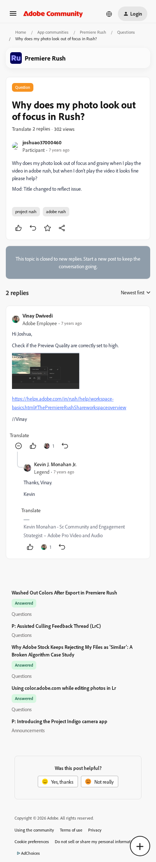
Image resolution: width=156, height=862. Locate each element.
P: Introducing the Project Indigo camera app (59, 721)
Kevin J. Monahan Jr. (55, 464)
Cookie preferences (32, 841)
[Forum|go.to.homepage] (53, 14)
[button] (13, 16)
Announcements (28, 730)
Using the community (34, 830)
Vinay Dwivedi (37, 315)
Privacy (95, 830)
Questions (126, 32)
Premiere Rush (93, 32)
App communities (53, 32)
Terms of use (71, 830)
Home (20, 32)
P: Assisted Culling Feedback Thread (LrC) (56, 626)
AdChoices (30, 853)
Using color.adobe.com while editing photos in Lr (64, 688)
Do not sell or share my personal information (95, 841)
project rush (26, 211)
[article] (78, 382)
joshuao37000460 (42, 142)
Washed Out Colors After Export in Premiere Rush (64, 592)
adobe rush (56, 211)
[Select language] (109, 14)
